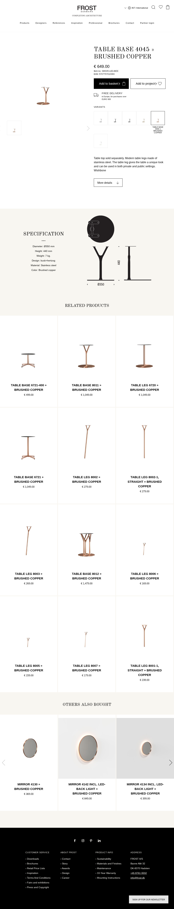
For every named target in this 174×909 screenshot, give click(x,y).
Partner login (147, 23)
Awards (66, 868)
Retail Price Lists (36, 868)
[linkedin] (99, 841)
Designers (41, 23)
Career (65, 877)
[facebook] (75, 841)
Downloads (33, 858)
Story (65, 863)
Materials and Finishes (109, 863)
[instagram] (83, 841)
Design (65, 873)
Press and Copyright (38, 887)
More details (104, 182)
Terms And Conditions (38, 877)
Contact (130, 23)
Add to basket (108, 83)
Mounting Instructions (108, 877)
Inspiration (77, 23)
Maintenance (104, 868)
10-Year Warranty (106, 873)
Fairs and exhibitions (38, 882)
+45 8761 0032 (138, 873)
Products (24, 23)
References (59, 23)
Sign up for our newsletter (148, 899)
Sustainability (104, 858)
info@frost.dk (137, 877)
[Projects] (160, 7)
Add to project (145, 83)
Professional (95, 23)
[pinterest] (91, 841)
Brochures (114, 23)
